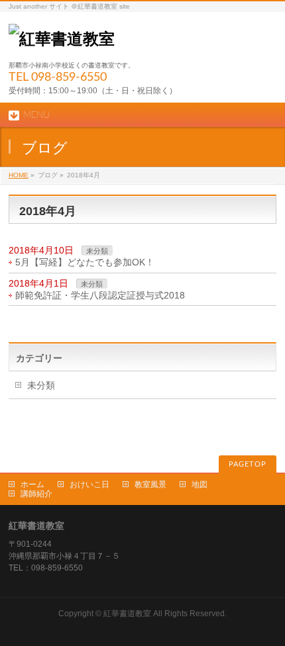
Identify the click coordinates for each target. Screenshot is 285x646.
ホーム (32, 484)
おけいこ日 (89, 484)
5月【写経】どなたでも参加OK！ (84, 262)
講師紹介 (36, 493)
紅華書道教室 (127, 613)
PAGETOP (247, 464)
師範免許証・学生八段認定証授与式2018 (100, 295)
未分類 (97, 251)
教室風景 (150, 484)
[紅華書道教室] (62, 39)
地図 (199, 484)
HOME (18, 175)
